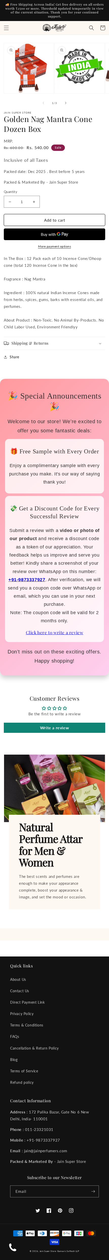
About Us (18, 979)
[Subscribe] (93, 1191)
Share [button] (14, 357)
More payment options (54, 246)
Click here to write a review (54, 632)
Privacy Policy (21, 1013)
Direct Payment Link (27, 1002)
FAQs (14, 1036)
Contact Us (19, 991)
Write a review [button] (54, 727)
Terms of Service (24, 1071)
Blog (13, 1059)
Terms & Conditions (26, 1025)
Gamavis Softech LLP (68, 1251)
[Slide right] (65, 103)
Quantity (10, 192)
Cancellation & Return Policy (34, 1048)
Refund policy (22, 1082)
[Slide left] (43, 103)
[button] (6, 27)
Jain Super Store (48, 1251)
